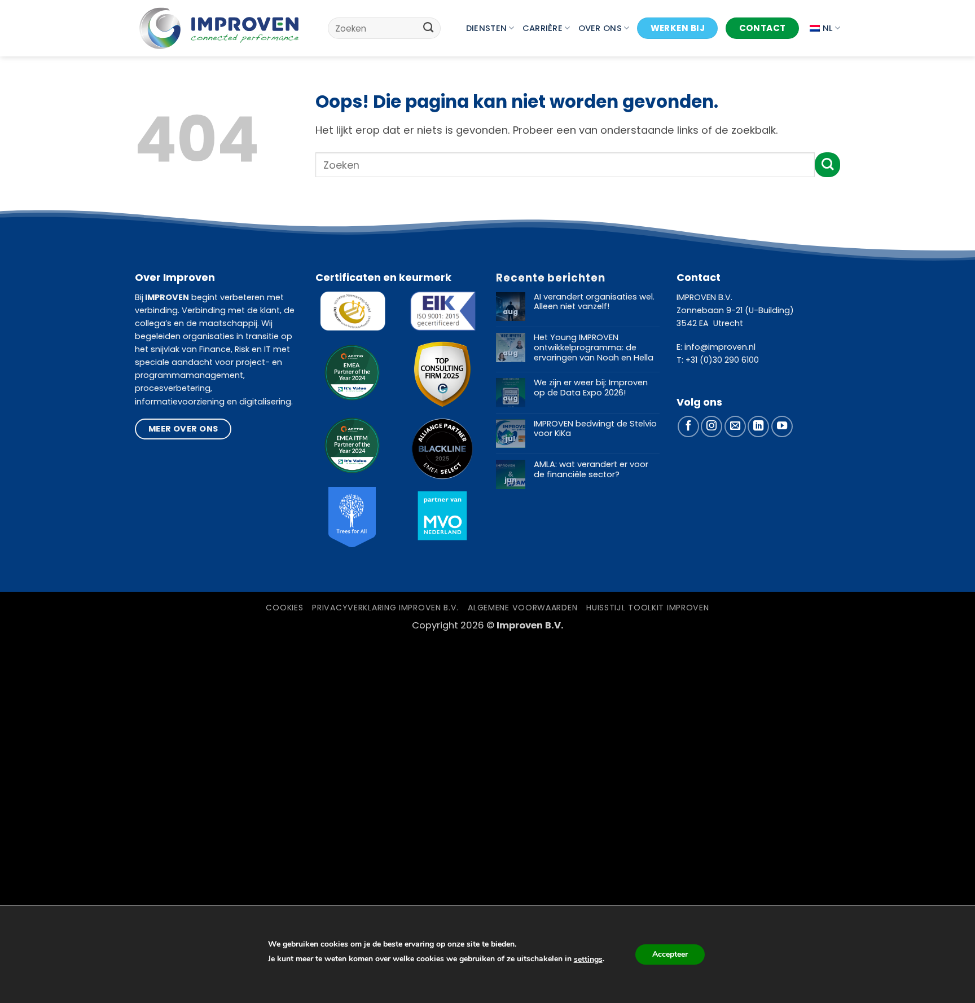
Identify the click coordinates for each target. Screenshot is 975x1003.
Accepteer (670, 954)
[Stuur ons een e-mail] (735, 426)
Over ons (600, 28)
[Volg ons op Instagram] (711, 426)
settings (588, 959)
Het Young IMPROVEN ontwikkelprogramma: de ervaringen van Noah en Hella (593, 348)
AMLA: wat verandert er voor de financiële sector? (591, 469)
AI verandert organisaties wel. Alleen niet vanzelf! (594, 302)
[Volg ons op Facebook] (688, 426)
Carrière (542, 28)
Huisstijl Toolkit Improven (647, 607)
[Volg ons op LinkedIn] (758, 426)
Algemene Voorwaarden (522, 607)
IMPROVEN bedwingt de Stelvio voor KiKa (595, 429)
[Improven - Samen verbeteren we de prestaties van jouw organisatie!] (219, 28)
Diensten (486, 28)
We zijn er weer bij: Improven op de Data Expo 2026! (591, 388)
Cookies (284, 607)
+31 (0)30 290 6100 (722, 360)
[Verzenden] (429, 28)
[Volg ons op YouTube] (782, 426)
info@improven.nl (720, 347)
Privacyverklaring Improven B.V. (385, 607)
